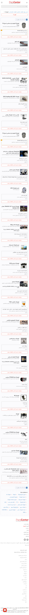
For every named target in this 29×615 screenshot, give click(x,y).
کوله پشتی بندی (11, 502)
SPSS (24, 512)
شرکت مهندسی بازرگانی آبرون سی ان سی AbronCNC (17, 476)
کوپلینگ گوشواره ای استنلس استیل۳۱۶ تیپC (10, 24)
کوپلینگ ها (8, 494)
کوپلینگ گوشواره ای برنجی (13, 357)
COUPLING (4, 510)
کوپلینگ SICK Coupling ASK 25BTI (11, 96)
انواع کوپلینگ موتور (14, 507)
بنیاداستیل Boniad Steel (22, 30)
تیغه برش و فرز (24, 563)
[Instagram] (27, 540)
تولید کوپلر (17, 42)
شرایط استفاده (26, 534)
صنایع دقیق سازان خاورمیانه (21, 458)
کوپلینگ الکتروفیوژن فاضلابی (13, 320)
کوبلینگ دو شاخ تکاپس (14, 339)
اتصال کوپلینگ (22, 502)
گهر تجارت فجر (24, 195)
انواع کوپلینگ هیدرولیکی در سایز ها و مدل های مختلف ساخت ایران (11, 152)
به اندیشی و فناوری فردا (22, 214)
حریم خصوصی (26, 532)
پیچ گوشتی (25, 581)
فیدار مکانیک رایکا (23, 122)
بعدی (17, 20)
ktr (17, 502)
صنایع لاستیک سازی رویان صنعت (20, 234)
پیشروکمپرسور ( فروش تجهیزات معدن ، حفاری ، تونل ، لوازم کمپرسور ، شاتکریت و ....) (14, 309)
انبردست (25, 583)
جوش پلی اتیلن (24, 565)
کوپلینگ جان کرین (15, 450)
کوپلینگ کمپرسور (12, 510)
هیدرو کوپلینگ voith (14, 188)
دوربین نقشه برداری (23, 561)
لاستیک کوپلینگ (22, 497)
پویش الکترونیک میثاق (23, 104)
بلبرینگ (25, 571)
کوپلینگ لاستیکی (15, 282)
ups (5, 502)
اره (26, 585)
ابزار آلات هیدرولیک (23, 557)
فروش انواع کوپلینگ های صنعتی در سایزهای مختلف (11, 470)
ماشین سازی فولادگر (23, 159)
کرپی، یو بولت (24, 600)
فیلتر (15, 15)
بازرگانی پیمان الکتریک (23, 85)
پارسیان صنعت (24, 366)
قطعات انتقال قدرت (12, 12)
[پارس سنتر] (14, 2)
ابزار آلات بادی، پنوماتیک (23, 555)
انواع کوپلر (17, 60)
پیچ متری (25, 598)
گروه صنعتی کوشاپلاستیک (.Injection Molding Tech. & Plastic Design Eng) (14, 177)
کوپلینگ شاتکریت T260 (14, 302)
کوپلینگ (17, 414)
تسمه (26, 577)
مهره (26, 602)
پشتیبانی (27, 536)
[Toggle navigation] (1, 2)
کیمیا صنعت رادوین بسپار (22, 291)
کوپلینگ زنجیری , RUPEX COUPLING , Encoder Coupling (10, 79)
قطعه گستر (25, 67)
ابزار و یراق (26, 12)
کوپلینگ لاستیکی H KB (14, 263)
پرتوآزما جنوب (24, 346)
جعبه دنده (25, 575)
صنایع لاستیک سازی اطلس (22, 421)
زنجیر (26, 559)
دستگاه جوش (6, 507)
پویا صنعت (25, 403)
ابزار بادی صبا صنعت (11, 505)
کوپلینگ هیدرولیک (21, 499)
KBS (26, 439)
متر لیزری (25, 592)
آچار (26, 587)
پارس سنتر (14, 544)
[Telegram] (25, 540)
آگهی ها (26, 526)
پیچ (26, 596)
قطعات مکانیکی (20, 12)
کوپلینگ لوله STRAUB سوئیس (12, 377)
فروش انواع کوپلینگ (21, 494)
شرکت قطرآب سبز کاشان (22, 327)
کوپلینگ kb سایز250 (14, 225)
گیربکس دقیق (24, 579)
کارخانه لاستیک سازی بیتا (22, 270)
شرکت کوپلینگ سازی (21, 510)
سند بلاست (25, 589)
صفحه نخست (26, 524)
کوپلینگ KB (16, 396)
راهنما (28, 530)
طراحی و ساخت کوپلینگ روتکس (12, 115)
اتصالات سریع (22, 507)
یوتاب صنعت (24, 384)
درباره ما (27, 528)
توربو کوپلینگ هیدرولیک (14, 245)
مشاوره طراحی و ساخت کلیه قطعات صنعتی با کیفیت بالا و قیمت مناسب (14, 49)
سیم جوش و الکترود (23, 567)
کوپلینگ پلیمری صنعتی (14, 170)
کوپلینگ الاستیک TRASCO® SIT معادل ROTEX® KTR (10, 207)
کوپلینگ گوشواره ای (13, 497)
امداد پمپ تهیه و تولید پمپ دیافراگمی (20, 252)
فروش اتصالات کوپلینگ (11, 499)
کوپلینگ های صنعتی (21, 505)
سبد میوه (25, 569)
